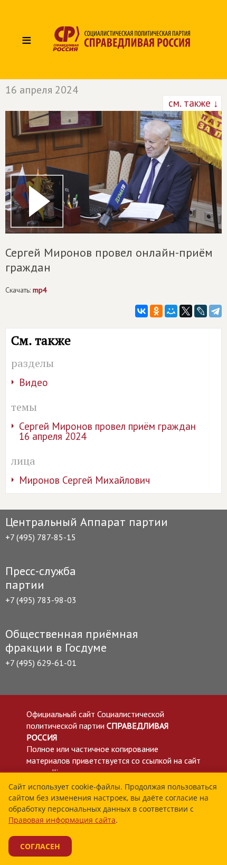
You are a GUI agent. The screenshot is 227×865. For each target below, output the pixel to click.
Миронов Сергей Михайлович (84, 480)
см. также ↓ (192, 103)
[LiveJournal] (200, 311)
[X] (185, 311)
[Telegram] (215, 311)
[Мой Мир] (171, 311)
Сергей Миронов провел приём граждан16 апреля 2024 (107, 431)
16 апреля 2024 (41, 90)
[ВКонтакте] (141, 311)
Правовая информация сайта (62, 820)
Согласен (40, 846)
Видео (33, 382)
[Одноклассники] (156, 311)
